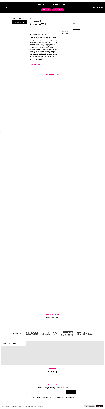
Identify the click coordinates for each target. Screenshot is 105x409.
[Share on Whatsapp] (71, 33)
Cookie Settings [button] (89, 406)
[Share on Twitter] (67, 33)
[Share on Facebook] (62, 33)
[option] (77, 20)
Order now (19, 22)
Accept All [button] (99, 406)
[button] (94, 7)
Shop (16, 18)
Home (12, 18)
